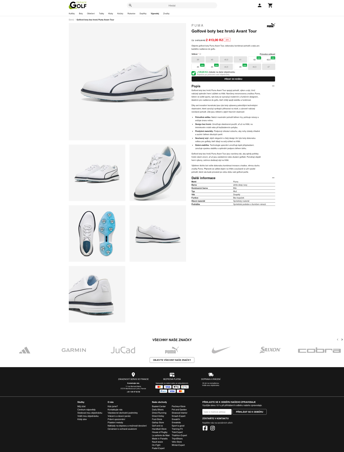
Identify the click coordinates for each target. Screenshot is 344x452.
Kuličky (72, 13)
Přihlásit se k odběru (249, 411)
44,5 (226, 66)
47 (269, 66)
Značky (166, 13)
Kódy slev (82, 419)
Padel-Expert (158, 448)
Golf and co (157, 425)
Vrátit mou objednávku (88, 415)
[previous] (338, 340)
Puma (197, 25)
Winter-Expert (178, 444)
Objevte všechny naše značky (172, 359)
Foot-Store (157, 419)
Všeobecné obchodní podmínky (123, 412)
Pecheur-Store (178, 406)
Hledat (172, 5)
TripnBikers (177, 438)
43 (200, 66)
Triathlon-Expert (179, 435)
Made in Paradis (160, 438)
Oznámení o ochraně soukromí (122, 428)
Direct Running (159, 412)
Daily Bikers (158, 409)
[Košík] (270, 5)
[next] (342, 340)
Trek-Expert (177, 432)
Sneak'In (176, 419)
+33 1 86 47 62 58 (133, 391)
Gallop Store (158, 422)
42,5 (271, 59)
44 (214, 66)
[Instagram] (212, 428)
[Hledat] (130, 5)
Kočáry (120, 13)
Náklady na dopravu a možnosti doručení (127, 425)
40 (212, 59)
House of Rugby (159, 432)
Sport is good (178, 425)
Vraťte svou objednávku (210, 385)
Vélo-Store (177, 441)
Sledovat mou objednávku (89, 412)
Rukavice (131, 13)
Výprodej (155, 13)
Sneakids (176, 422)
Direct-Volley (158, 415)
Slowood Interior (179, 412)
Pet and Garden (179, 409)
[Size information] (200, 54)
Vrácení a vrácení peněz (119, 415)
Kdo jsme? (113, 406)
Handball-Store (159, 428)
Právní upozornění (116, 419)
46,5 (254, 66)
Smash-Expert (178, 415)
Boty (81, 13)
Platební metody (115, 422)
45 (242, 66)
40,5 (226, 59)
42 (256, 59)
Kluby (110, 13)
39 (198, 59)
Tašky (101, 13)
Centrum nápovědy (86, 409)
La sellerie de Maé (161, 435)
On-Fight (156, 444)
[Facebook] (205, 428)
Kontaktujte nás (133, 383)
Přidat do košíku (233, 79)
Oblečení (91, 13)
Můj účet (81, 406)
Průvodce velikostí (267, 54)
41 (240, 59)
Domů (71, 19)
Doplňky (143, 13)
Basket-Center (159, 406)
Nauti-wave (157, 441)
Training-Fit (177, 428)
